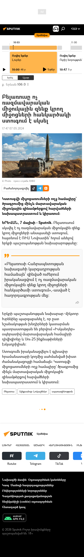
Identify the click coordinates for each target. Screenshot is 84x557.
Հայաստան (23, 445)
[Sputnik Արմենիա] (12, 30)
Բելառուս (9, 391)
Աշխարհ (39, 445)
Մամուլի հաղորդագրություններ (32, 485)
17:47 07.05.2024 (13, 128)
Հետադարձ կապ (13, 507)
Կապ (5, 485)
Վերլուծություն (61, 445)
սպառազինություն (62, 391)
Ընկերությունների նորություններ (24, 490)
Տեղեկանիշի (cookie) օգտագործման (27, 501)
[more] (77, 302)
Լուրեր (7, 445)
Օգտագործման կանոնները (47, 480)
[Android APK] (14, 518)
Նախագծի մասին (14, 480)
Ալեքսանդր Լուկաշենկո (33, 391)
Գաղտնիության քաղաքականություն (27, 496)
